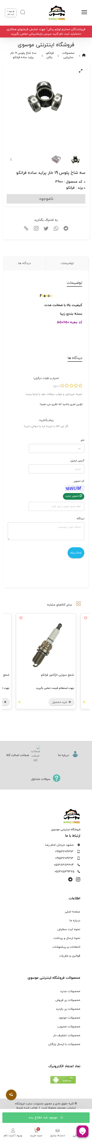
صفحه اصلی (72, 912)
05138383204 (64, 865)
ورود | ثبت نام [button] (10, 13)
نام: (82, 440)
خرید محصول (60, 702)
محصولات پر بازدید (68, 1009)
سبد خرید (36, 1135)
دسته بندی (57, 1135)
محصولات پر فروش (67, 1000)
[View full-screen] (80, 70)
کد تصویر (79, 481)
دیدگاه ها (24, 263)
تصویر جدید (72, 496)
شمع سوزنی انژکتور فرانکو (57, 675)
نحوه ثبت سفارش (68, 929)
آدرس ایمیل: (77, 461)
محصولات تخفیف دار (66, 1035)
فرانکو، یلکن (49, 55)
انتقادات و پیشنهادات (66, 947)
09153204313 (64, 852)
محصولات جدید (70, 991)
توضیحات (67, 263)
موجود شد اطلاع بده (43, 1117)
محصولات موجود (69, 1018)
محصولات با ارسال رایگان (64, 1044)
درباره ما (75, 920)
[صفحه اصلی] (55, 13)
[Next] (11, 159)
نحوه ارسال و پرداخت (66, 938)
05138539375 (64, 872)
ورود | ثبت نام (13, 1135)
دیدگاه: (80, 519)
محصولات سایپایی (68, 55)
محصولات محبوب (68, 1027)
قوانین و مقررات (69, 956)
